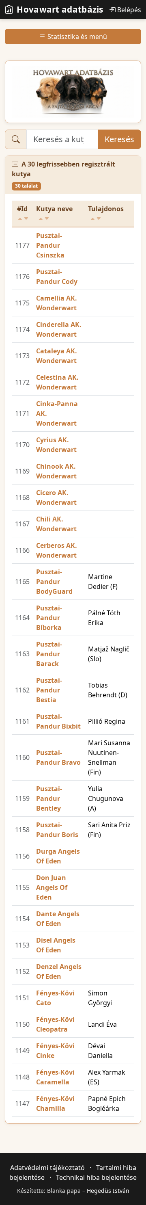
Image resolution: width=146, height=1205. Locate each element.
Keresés (119, 139)
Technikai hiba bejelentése (96, 1177)
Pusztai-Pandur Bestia (49, 690)
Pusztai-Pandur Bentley (49, 798)
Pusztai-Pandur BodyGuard (54, 581)
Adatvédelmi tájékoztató (47, 1167)
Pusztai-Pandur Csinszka (50, 245)
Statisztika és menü (77, 36)
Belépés (129, 9)
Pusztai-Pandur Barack (49, 654)
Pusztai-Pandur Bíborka (49, 618)
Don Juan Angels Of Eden (51, 887)
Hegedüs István (108, 1190)
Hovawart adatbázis (60, 9)
